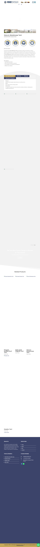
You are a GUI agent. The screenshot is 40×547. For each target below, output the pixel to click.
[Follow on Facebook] (21, 464)
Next (35, 245)
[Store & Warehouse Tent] (31, 312)
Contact (20, 257)
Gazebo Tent (8, 429)
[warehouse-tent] (9, 166)
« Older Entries (6, 432)
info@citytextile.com (25, 254)
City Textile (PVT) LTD (18, 544)
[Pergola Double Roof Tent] (9, 312)
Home (23, 444)
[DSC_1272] (20, 166)
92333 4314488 (16, 254)
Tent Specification (10, 76)
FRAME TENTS (7, 460)
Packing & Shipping (10, 78)
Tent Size (19, 76)
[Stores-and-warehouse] (31, 166)
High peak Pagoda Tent (19, 350)
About (23, 446)
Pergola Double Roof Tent (8, 351)
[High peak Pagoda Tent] (20, 312)
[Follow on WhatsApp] (23, 464)
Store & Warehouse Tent (30, 351)
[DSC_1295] (9, 241)
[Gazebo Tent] (9, 391)
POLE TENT (7, 462)
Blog (22, 448)
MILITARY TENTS (7, 458)
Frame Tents (6, 354)
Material (26, 76)
